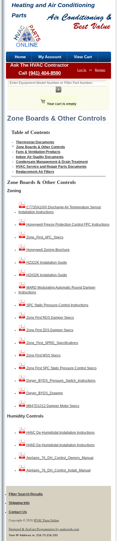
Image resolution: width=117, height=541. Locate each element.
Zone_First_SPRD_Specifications (52, 343)
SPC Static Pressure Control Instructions (57, 305)
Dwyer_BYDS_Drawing (44, 393)
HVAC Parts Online (46, 520)
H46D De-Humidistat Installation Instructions (60, 445)
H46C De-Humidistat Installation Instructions (60, 432)
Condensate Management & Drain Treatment (52, 161)
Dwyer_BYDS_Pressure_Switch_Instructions (60, 380)
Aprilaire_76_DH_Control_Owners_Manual (59, 458)
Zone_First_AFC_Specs (44, 237)
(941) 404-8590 (45, 73)
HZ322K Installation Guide (46, 262)
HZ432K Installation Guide (46, 275)
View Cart (83, 56)
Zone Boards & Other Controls (40, 147)
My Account (49, 56)
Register (100, 70)
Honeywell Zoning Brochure (48, 249)
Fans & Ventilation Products (38, 152)
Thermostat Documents (35, 142)
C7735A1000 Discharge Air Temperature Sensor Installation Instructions (59, 210)
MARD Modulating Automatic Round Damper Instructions (56, 290)
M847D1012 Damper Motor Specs (52, 406)
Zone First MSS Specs (43, 355)
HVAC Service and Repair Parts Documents (51, 166)
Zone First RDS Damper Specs (50, 317)
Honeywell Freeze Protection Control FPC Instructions (67, 224)
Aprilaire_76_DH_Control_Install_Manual (58, 470)
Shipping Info (19, 503)
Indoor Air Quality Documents (40, 157)
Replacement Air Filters (35, 171)
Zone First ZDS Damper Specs (49, 330)
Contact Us (18, 512)
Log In (81, 70)
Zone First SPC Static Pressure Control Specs (61, 368)
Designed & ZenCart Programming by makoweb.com (44, 529)
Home (20, 56)
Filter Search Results (26, 494)
